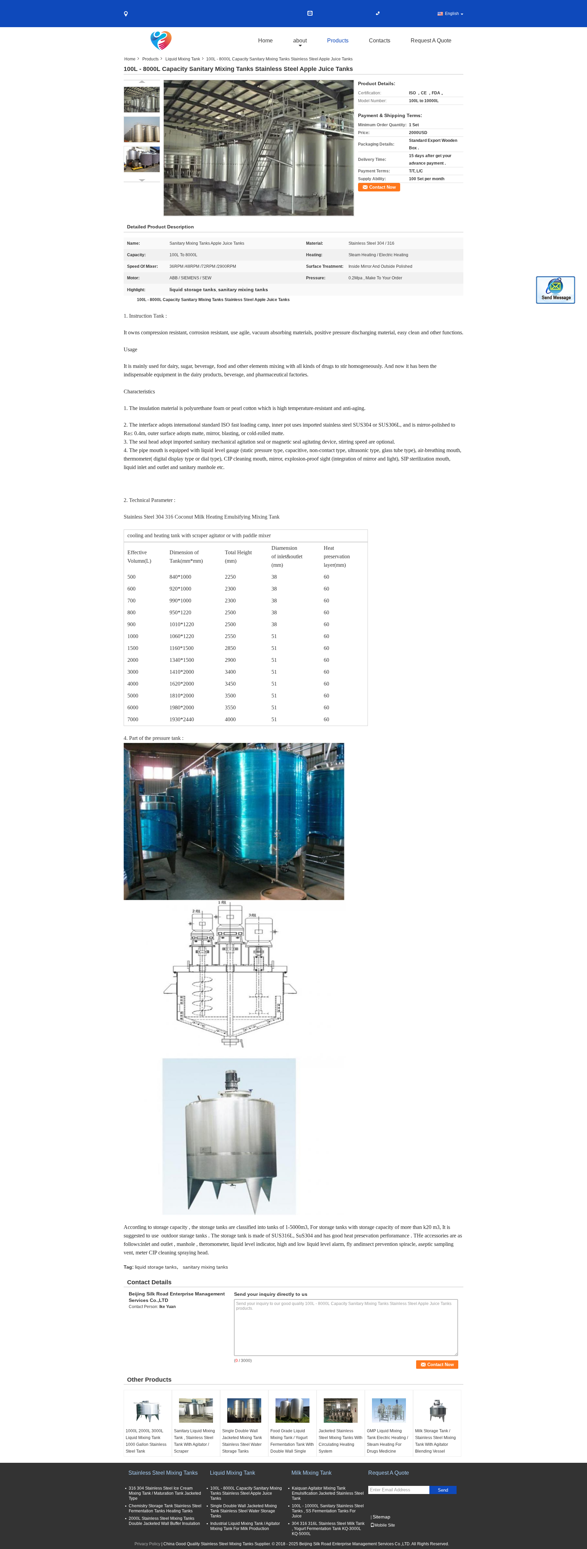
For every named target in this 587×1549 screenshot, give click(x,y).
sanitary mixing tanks (205, 1267)
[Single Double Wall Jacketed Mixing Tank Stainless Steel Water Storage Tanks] (244, 1410)
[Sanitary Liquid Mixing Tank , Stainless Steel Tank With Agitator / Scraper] (196, 1410)
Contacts (379, 40)
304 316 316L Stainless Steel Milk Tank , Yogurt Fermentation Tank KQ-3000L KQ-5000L (328, 1528)
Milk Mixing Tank (311, 1473)
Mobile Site (384, 1525)
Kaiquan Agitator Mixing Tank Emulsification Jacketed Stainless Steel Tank (328, 1493)
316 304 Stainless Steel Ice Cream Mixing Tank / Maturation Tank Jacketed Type (165, 1493)
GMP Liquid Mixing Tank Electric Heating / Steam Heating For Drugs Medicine (387, 1441)
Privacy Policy (147, 1544)
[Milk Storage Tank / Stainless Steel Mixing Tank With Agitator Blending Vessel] (437, 1410)
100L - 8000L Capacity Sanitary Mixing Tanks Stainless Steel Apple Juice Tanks (246, 1493)
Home (265, 40)
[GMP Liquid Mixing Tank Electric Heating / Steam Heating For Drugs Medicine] (389, 1410)
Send (443, 1490)
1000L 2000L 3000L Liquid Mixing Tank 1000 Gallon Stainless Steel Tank (146, 1441)
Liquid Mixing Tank (182, 59)
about (300, 40)
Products (338, 40)
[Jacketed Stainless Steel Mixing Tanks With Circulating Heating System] (340, 1410)
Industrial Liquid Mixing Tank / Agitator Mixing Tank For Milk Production (245, 1526)
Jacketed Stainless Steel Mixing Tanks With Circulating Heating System (340, 1441)
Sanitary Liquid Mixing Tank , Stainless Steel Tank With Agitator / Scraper (194, 1441)
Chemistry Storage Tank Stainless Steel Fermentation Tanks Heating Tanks (165, 1508)
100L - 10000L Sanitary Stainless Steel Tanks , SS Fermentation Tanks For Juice (328, 1511)
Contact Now (382, 187)
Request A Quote (431, 40)
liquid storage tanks (156, 1267)
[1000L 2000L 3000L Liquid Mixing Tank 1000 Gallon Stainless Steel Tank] (148, 1410)
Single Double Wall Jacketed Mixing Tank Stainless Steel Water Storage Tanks (242, 1441)
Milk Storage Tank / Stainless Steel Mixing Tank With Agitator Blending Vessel (435, 1441)
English (452, 13)
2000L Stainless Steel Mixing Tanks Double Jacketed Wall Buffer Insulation (164, 1521)
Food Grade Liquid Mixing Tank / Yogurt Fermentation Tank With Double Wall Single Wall (292, 1444)
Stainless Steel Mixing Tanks (163, 1473)
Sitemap (381, 1516)
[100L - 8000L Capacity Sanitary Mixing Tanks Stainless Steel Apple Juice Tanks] (259, 148)
